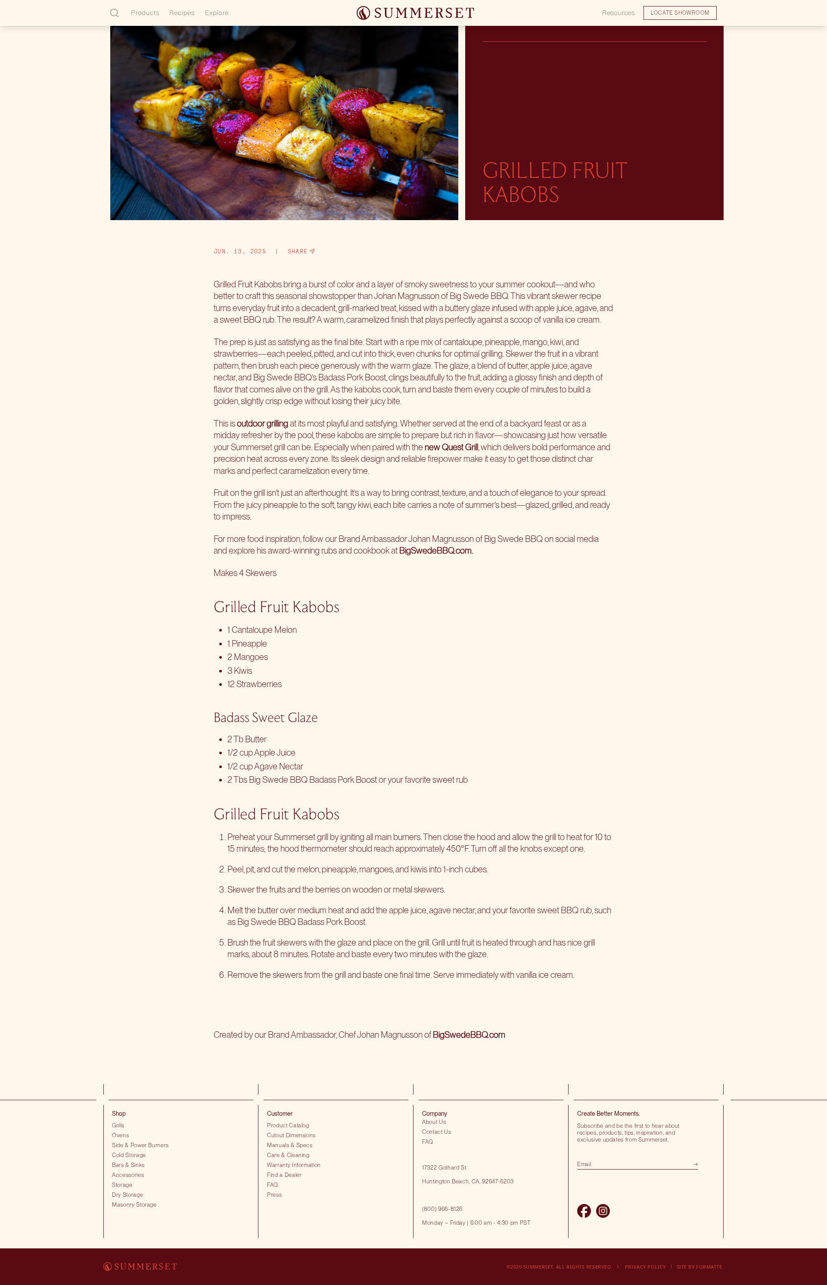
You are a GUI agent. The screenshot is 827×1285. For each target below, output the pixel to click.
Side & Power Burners (140, 1145)
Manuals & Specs (290, 1145)
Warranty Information (294, 1164)
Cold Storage (129, 1154)
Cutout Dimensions (291, 1135)
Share (298, 251)
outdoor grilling (262, 423)
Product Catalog (288, 1125)
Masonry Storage (134, 1204)
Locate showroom (67, 19)
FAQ (272, 1184)
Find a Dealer (284, 1174)
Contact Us (436, 1131)
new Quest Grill (451, 447)
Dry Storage (127, 1194)
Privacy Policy (645, 1266)
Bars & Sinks (128, 1164)
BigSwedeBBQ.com (435, 550)
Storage (122, 1184)
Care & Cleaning (288, 1154)
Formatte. (710, 1266)
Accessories (128, 1174)
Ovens (120, 1135)
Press (274, 1194)
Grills (118, 1125)
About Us (434, 1121)
